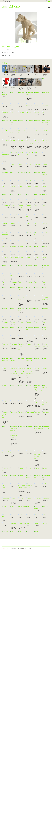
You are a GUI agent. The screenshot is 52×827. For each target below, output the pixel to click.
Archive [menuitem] (3, 548)
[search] (47, 1)
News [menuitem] (8, 548)
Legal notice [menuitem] (13, 548)
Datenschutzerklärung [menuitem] (21, 548)
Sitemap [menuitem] (29, 548)
